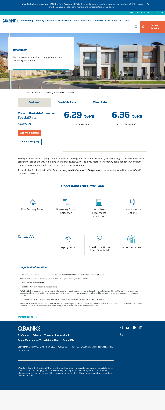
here (55, 287)
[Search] (136, 27)
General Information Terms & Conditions (38, 340)
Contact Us (68, 340)
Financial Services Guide (57, 335)
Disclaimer (23, 335)
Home (28, 92)
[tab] (82, 267)
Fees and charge (92, 274)
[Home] (29, 328)
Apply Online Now (29, 133)
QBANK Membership (139, 12)
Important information (33, 267)
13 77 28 (159, 12)
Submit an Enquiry (29, 142)
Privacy (37, 335)
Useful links (26, 317)
